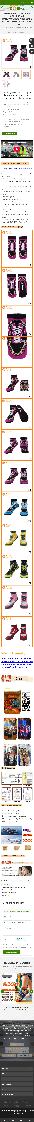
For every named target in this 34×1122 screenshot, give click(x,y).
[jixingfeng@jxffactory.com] (8, 895)
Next (31, 991)
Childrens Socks (20, 27)
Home (6, 27)
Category (11, 27)
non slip (27, 881)
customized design (17, 881)
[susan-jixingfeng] (3, 895)
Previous (2, 991)
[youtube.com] (17, 1106)
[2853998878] (6, 895)
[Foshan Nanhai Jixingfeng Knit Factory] (3, 2)
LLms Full (20, 1113)
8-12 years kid (6, 884)
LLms (13, 1113)
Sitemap (31, 1111)
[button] (16, 8)
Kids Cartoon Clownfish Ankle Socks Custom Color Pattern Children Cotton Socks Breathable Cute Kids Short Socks (17, 1009)
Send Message (11, 952)
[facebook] (28, 1106)
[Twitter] (25, 1102)
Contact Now (10, 133)
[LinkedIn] (14, 1102)
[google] (5, 1106)
